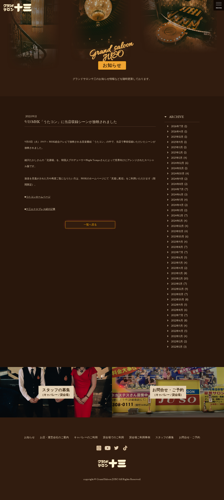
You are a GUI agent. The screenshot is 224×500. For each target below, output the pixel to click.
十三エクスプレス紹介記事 (40, 209)
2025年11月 (177, 137)
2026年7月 (177, 126)
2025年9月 (177, 142)
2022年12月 (177, 289)
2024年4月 (177, 205)
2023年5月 (177, 263)
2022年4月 (177, 331)
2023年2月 (177, 278)
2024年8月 (177, 184)
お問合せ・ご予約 (189, 437)
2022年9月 (177, 305)
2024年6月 (177, 194)
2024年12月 (177, 163)
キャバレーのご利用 (86, 437)
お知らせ (29, 437)
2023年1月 (177, 284)
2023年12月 (177, 226)
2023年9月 (177, 242)
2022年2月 (177, 341)
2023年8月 (177, 247)
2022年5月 (177, 326)
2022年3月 (177, 336)
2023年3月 (177, 273)
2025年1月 (177, 158)
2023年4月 (177, 268)
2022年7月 (177, 315)
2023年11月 (177, 231)
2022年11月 (177, 294)
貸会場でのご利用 (113, 437)
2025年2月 (177, 152)
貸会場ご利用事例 (139, 437)
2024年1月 (177, 221)
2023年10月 (177, 236)
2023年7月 (177, 252)
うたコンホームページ (38, 197)
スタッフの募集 (164, 437)
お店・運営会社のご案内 (54, 437)
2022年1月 (177, 346)
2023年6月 (177, 257)
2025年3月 (177, 147)
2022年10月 (177, 299)
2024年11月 (177, 168)
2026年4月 (177, 131)
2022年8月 (177, 310)
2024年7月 (177, 189)
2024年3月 (177, 210)
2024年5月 (177, 200)
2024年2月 (177, 215)
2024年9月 (177, 179)
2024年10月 (177, 173)
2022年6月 (177, 320)
